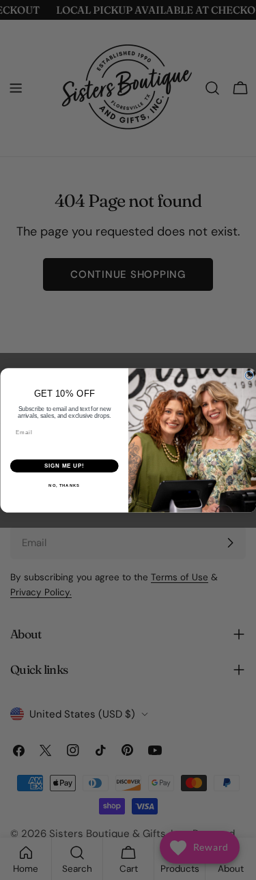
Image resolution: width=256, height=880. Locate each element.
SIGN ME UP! (64, 465)
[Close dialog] (249, 375)
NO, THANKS (64, 485)
